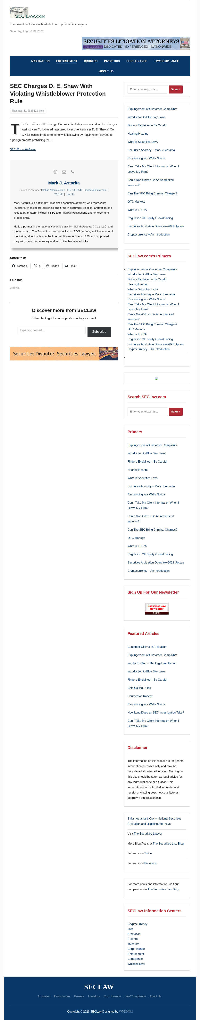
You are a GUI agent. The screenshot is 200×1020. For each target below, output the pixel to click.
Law (130, 928)
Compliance (135, 958)
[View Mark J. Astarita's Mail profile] (64, 172)
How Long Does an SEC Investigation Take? (156, 712)
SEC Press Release (23, 149)
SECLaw (99, 987)
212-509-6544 (74, 190)
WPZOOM (126, 1011)
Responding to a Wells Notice (146, 158)
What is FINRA (137, 209)
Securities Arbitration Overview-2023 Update (156, 226)
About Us (106, 71)
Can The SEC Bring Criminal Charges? (152, 193)
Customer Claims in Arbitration (147, 646)
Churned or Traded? (140, 696)
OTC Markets (136, 201)
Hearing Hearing (138, 133)
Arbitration (40, 61)
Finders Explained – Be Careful (147, 125)
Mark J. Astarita (64, 183)
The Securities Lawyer (148, 833)
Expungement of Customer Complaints (152, 109)
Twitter (148, 853)
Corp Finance (136, 61)
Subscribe (99, 331)
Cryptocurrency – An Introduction (149, 234)
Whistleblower (136, 963)
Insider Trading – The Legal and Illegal (151, 663)
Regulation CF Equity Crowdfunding (150, 218)
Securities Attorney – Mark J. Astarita (151, 150)
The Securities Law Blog (168, 843)
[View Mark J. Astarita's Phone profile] (72, 172)
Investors (112, 61)
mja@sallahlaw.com (95, 190)
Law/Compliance (166, 61)
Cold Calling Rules (139, 687)
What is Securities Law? (143, 141)
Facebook (150, 863)
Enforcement (66, 61)
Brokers (90, 61)
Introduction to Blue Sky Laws (146, 117)
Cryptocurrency (137, 924)
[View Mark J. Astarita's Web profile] (55, 172)
